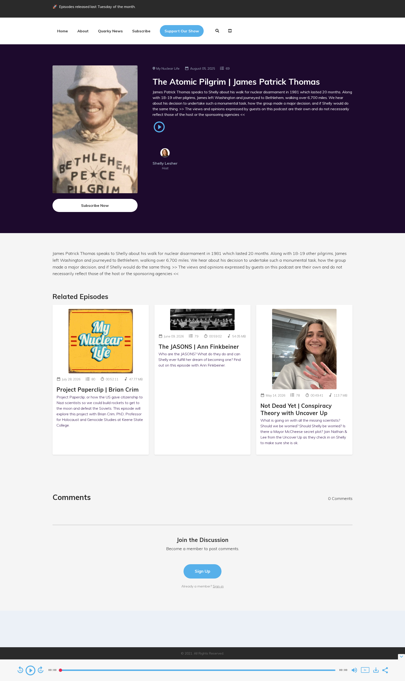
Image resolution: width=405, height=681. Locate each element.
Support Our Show (182, 31)
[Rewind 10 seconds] (20, 670)
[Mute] (354, 670)
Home (62, 31)
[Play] (30, 670)
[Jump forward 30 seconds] (40, 670)
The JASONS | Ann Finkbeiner (198, 346)
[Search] (217, 31)
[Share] (384, 669)
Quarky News (110, 31)
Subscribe (141, 31)
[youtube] (229, 31)
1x (365, 670)
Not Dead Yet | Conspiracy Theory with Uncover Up (296, 409)
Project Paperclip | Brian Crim (97, 389)
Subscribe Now (95, 205)
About (83, 31)
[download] (375, 669)
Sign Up (202, 571)
